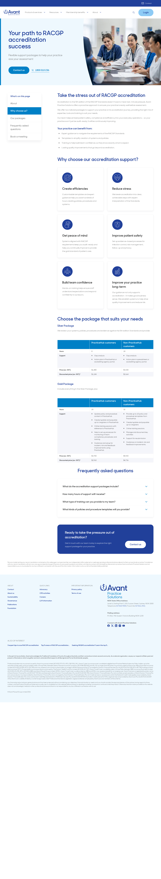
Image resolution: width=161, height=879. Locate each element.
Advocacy (43, 589)
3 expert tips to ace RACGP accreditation (23, 645)
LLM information (46, 601)
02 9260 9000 (121, 606)
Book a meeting (18, 136)
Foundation (12, 608)
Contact (148, 3)
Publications (12, 604)
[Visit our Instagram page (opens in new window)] (120, 625)
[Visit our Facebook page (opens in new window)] (108, 625)
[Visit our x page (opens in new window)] (112, 625)
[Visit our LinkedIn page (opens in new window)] (116, 625)
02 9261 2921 (140, 606)
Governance (12, 601)
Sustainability (13, 597)
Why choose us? (18, 110)
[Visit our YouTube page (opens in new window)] (123, 625)
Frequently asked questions (19, 127)
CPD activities (45, 593)
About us (11, 593)
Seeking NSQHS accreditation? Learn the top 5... (90, 645)
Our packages (17, 118)
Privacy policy (77, 589)
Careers (43, 597)
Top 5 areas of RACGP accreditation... (55, 645)
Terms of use (76, 593)
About (13, 103)
